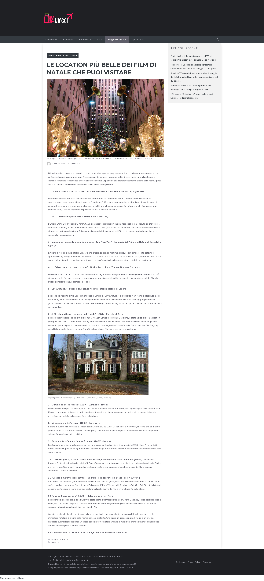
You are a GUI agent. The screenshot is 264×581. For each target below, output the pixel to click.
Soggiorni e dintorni (117, 39)
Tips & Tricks (138, 39)
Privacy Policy (194, 562)
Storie (99, 39)
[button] (217, 39)
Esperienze (68, 39)
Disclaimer (180, 562)
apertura (55, 542)
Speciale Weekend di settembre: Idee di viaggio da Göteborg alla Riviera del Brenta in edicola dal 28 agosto (194, 77)
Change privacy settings (12, 578)
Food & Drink (85, 39)
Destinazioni (51, 39)
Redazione (208, 562)
